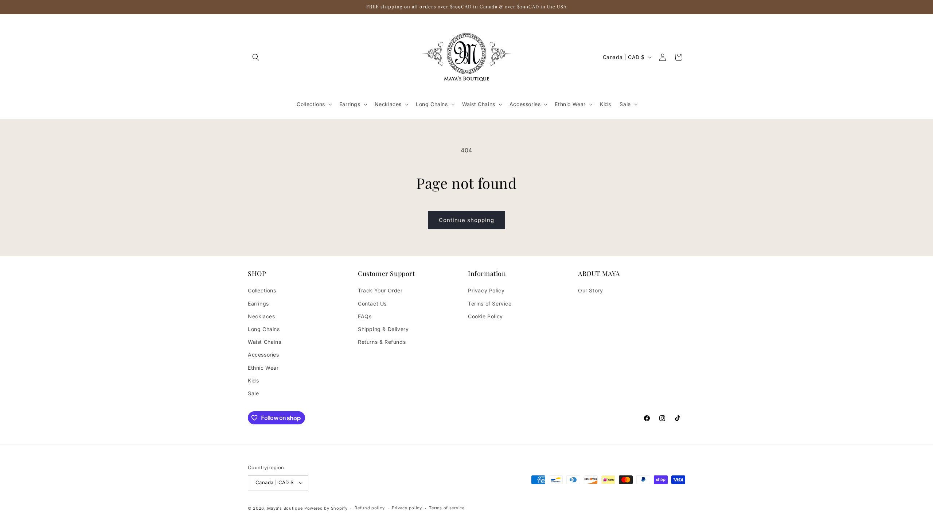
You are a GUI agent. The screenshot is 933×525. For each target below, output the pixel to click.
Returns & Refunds (382, 342)
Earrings (258, 303)
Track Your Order (380, 290)
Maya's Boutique (285, 508)
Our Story (590, 290)
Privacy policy (407, 507)
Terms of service (446, 507)
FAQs (364, 316)
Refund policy (369, 507)
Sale (253, 393)
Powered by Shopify (326, 508)
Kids (253, 380)
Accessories (263, 354)
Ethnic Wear (263, 368)
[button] (256, 57)
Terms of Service (490, 303)
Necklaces (261, 316)
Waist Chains (264, 342)
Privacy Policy (486, 290)
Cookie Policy (485, 316)
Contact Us (372, 303)
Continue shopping (466, 220)
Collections (262, 290)
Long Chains (264, 329)
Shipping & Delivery (383, 329)
